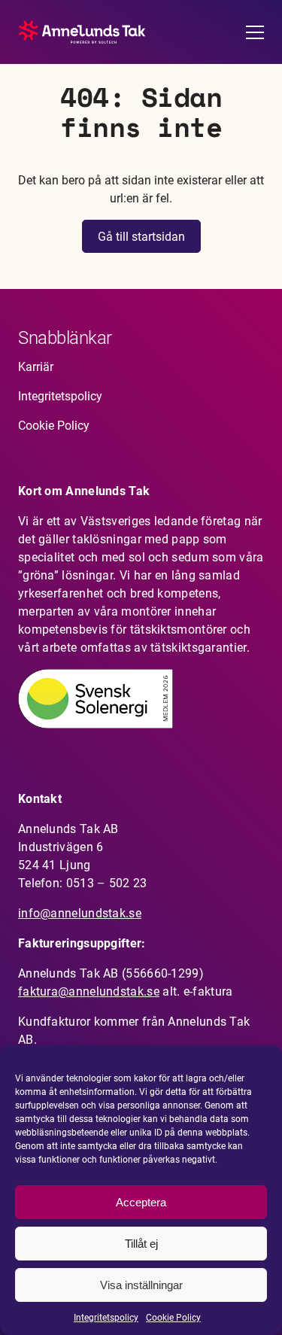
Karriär (35, 367)
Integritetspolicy (106, 1317)
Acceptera (141, 1202)
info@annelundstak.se (79, 913)
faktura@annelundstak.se (88, 991)
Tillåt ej (141, 1243)
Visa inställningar (141, 1285)
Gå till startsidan (141, 237)
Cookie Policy (173, 1317)
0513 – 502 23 (106, 883)
